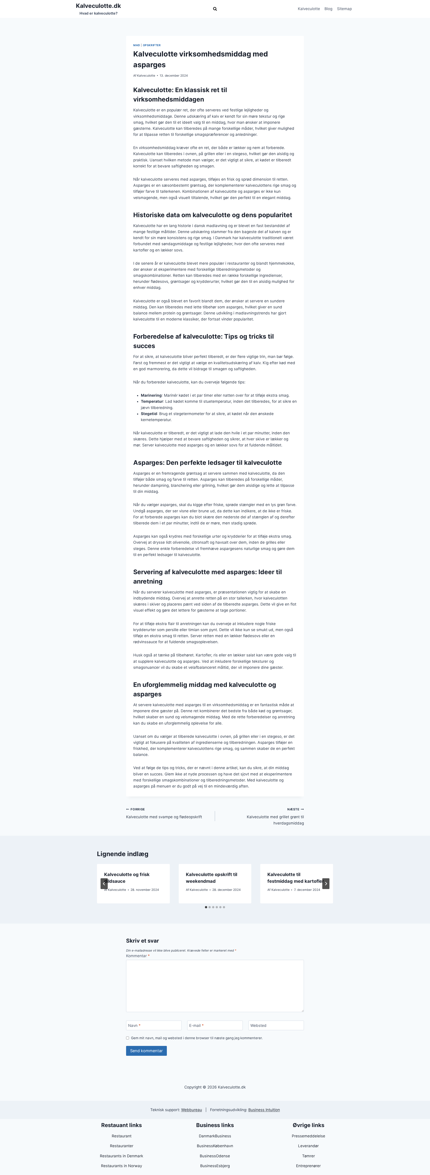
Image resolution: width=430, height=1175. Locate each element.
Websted (258, 1025)
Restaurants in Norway (121, 1166)
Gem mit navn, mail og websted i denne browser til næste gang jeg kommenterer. (197, 1038)
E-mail (196, 1025)
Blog (328, 8)
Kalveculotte (309, 8)
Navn (134, 1025)
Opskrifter (152, 45)
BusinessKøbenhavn (215, 1146)
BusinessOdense (215, 1156)
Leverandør (308, 1146)
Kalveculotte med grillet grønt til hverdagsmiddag (275, 816)
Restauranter (121, 1146)
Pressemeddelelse (308, 1136)
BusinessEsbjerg (215, 1166)
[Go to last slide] (104, 883)
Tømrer (308, 1156)
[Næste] (325, 883)
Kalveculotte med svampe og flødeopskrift (164, 813)
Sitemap (344, 8)
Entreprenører (308, 1166)
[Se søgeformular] (215, 9)
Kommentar (138, 956)
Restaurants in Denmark (121, 1156)
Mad (136, 45)
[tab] (206, 907)
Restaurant (121, 1136)
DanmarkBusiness (215, 1136)
